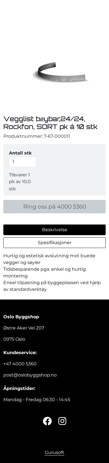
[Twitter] (47, 421)
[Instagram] (62, 421)
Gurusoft (54, 452)
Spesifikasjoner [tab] (54, 242)
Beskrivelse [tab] (54, 229)
